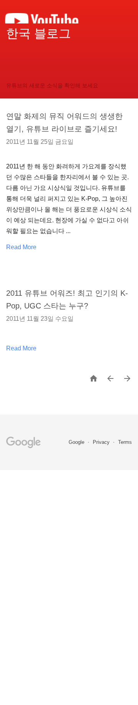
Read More (21, 247)
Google (77, 442)
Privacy (102, 442)
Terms (125, 442)
